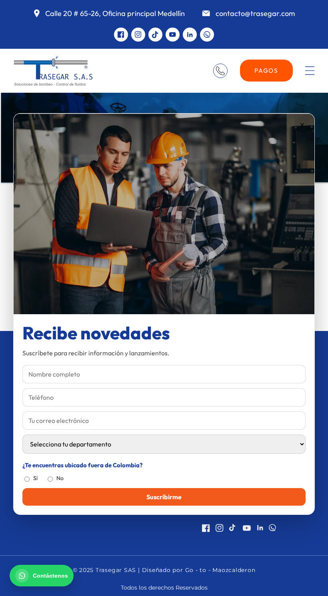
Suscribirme (164, 497)
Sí (35, 478)
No (60, 478)
